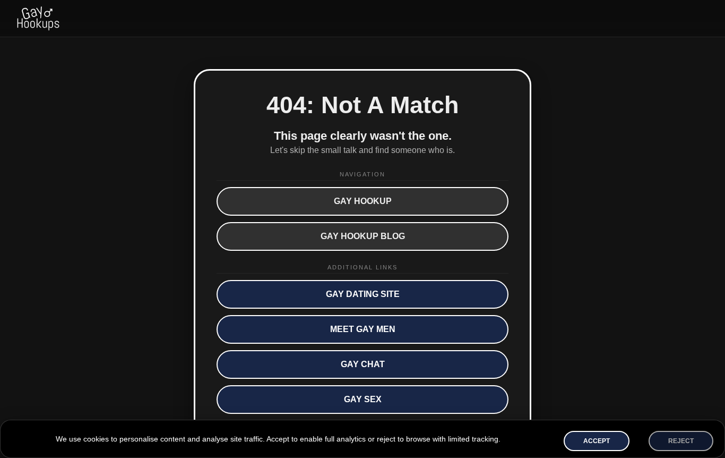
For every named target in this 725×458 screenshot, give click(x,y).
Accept (596, 441)
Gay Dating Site (363, 294)
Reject (681, 441)
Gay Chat (363, 364)
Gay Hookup (363, 201)
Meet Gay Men (362, 329)
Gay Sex (363, 399)
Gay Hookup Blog (363, 236)
